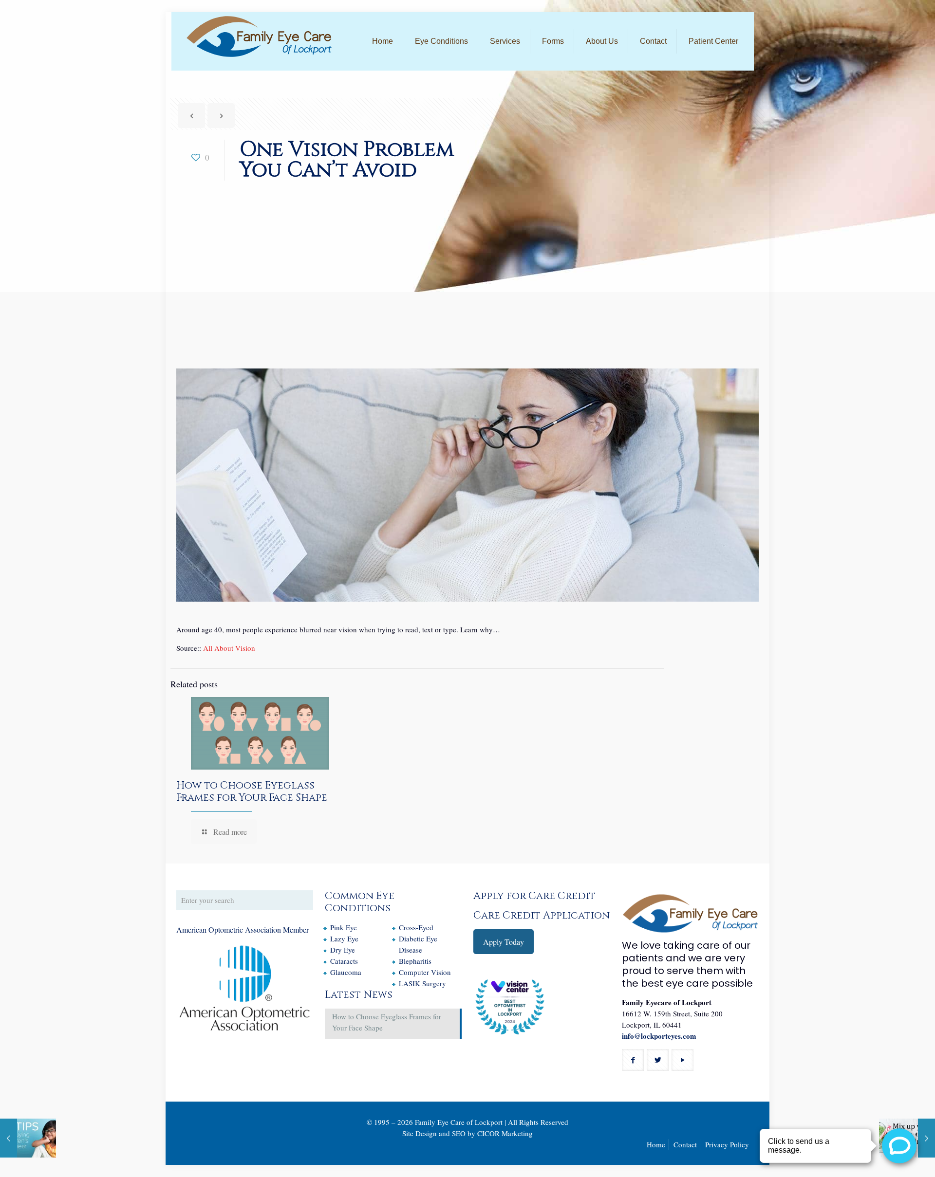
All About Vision (229, 648)
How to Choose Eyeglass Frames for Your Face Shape (251, 792)
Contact (685, 1144)
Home (656, 1144)
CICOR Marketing (505, 1133)
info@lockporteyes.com (659, 1035)
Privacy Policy (727, 1144)
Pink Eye (343, 927)
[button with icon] (633, 1060)
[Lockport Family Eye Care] (259, 36)
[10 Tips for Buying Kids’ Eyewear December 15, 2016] (28, 1138)
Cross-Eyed (416, 927)
